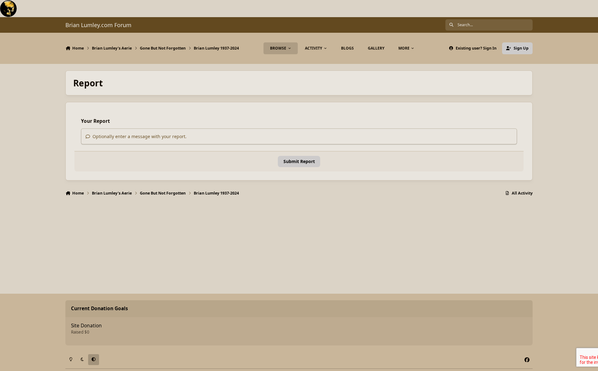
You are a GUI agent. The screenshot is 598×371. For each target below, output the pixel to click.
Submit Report (299, 161)
